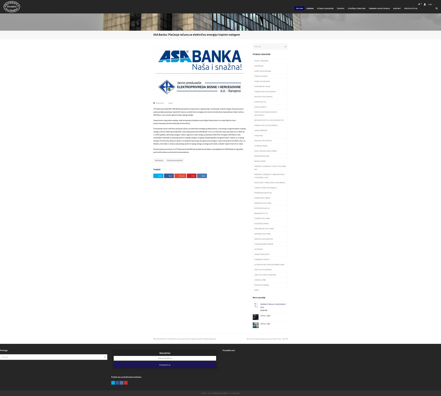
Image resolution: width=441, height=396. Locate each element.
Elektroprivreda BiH (174, 160)
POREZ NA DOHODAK (262, 71)
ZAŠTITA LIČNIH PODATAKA (265, 275)
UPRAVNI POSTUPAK (262, 234)
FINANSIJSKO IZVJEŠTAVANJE (266, 125)
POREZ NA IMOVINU (262, 81)
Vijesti (170, 103)
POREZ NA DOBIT (261, 76)
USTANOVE (258, 249)
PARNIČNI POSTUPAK (262, 203)
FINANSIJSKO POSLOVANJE (265, 91)
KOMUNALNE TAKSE (262, 86)
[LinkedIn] (121, 383)
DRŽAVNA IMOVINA (261, 156)
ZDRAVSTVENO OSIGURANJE (265, 188)
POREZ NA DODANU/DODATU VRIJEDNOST (265, 113)
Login (430, 4)
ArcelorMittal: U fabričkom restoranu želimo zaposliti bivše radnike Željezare (185, 339)
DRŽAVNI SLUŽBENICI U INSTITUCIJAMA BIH (270, 167)
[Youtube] (126, 383)
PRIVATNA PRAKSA (261, 285)
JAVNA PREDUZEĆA (262, 254)
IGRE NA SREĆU (260, 107)
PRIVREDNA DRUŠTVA (263, 193)
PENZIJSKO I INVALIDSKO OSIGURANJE (269, 182)
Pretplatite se (164, 365)
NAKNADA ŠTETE (261, 213)
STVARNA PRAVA (260, 146)
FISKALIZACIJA (260, 102)
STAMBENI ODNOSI (261, 259)
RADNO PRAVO (260, 161)
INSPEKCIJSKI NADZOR (263, 239)
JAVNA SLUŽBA (260, 280)
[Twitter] (113, 383)
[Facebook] (117, 383)
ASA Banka (159, 160)
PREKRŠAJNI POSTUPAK (264, 228)
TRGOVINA (258, 135)
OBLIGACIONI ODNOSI (263, 140)
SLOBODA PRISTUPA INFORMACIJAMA (269, 264)
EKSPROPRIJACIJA (261, 208)
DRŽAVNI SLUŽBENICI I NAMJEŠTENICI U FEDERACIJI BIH (269, 176)
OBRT (256, 290)
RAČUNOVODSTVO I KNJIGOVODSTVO (269, 120)
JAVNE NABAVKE (260, 130)
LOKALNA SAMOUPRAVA (263, 244)
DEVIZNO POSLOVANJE (263, 96)
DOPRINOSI (259, 66)
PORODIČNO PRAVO (262, 198)
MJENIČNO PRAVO (261, 223)
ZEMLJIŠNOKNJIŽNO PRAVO (265, 151)
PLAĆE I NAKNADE (261, 61)
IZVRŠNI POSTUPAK (262, 218)
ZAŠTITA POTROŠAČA (263, 269)
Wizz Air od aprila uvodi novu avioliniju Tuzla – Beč (266, 339)
